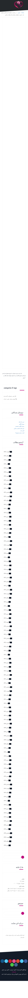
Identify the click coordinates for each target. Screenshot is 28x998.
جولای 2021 (6, 695)
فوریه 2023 (6, 618)
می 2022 (6, 654)
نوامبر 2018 (6, 825)
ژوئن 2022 (6, 650)
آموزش (14, 399)
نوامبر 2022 (6, 630)
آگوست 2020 (7, 739)
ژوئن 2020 (6, 747)
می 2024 (6, 557)
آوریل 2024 (6, 561)
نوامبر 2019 (6, 776)
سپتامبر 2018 (7, 833)
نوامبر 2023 (6, 581)
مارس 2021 (6, 711)
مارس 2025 (6, 516)
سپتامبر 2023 (7, 589)
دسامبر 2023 (7, 577)
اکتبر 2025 (6, 488)
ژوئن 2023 (6, 601)
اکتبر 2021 (6, 683)
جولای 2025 (6, 500)
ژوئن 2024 (6, 553)
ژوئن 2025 (6, 504)
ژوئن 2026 (6, 459)
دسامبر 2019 (7, 772)
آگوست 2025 (7, 496)
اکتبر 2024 (6, 537)
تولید (11, 399)
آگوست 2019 (7, 788)
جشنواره (10, 396)
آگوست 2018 (7, 837)
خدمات (8, 300)
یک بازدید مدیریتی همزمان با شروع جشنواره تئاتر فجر (12, 373)
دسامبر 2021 (7, 674)
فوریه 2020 (6, 764)
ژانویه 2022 (6, 670)
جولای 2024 (6, 549)
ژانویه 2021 (6, 719)
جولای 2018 (6, 841)
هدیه (4, 396)
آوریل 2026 (6, 468)
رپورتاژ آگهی (21, 424)
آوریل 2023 (6, 610)
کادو (7, 396)
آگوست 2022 (7, 642)
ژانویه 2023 (6, 622)
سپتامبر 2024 (7, 541)
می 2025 (6, 508)
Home (23, 12)
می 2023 (6, 605)
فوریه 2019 (6, 812)
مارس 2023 (6, 614)
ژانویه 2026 (6, 476)
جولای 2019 (6, 792)
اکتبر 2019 (6, 780)
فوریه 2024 (6, 569)
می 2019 (6, 800)
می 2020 (6, 752)
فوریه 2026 (6, 472)
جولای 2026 (6, 455)
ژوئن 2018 (6, 845)
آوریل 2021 (6, 707)
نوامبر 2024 (6, 532)
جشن (19, 12)
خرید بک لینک (21, 422)
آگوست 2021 (7, 691)
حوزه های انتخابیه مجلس (19, 428)
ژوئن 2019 (6, 796)
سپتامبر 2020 (7, 735)
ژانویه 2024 (6, 573)
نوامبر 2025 (6, 484)
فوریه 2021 (6, 715)
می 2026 (6, 463)
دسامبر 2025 (7, 480)
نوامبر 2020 (6, 727)
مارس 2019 (6, 808)
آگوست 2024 (7, 545)
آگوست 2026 (7, 451)
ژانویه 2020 (6, 768)
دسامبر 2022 (7, 626)
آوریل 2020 (6, 756)
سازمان (23, 272)
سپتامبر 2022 (7, 638)
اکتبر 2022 (6, 634)
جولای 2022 (6, 646)
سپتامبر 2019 (7, 784)
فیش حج (22, 430)
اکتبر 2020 (6, 731)
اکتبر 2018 (6, 829)
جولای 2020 (6, 743)
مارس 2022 (6, 662)
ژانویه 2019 (6, 816)
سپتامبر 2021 (7, 687)
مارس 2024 (6, 565)
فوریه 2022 (6, 666)
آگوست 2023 (7, 593)
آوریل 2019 (6, 804)
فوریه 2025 (6, 520)
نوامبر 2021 (6, 679)
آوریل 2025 (6, 512)
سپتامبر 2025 (7, 492)
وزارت (20, 128)
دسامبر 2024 (7, 528)
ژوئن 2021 (6, 699)
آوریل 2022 (6, 658)
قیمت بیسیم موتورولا (20, 432)
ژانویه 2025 (6, 524)
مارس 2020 (6, 760)
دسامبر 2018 (7, 821)
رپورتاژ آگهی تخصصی (19, 426)
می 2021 (6, 703)
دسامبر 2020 (7, 723)
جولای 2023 (6, 597)
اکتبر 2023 (6, 585)
